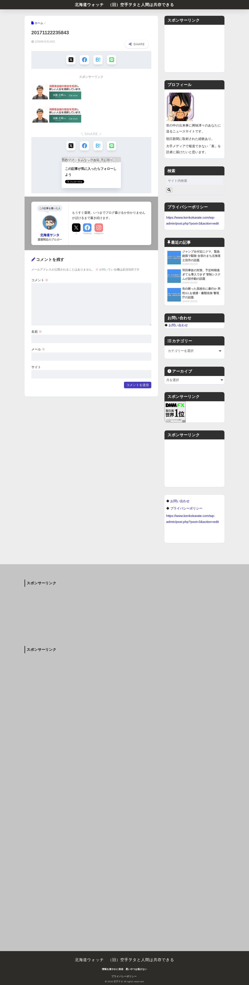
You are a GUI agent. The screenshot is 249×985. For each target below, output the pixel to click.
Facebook (87, 233)
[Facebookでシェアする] (84, 59)
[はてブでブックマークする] (98, 59)
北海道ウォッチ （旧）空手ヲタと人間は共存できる (124, 4)
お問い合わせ (178, 325)
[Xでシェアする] (71, 59)
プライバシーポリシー (124, 976)
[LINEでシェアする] (111, 59)
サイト (36, 367)
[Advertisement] (194, 48)
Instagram (98, 233)
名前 (36, 331)
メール (38, 349)
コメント (39, 280)
